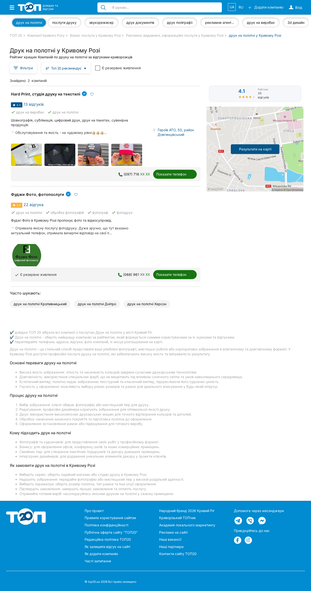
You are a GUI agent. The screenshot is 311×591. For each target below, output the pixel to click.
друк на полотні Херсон (146, 304)
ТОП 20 (16, 35)
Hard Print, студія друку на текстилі (45, 94)
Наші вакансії (170, 539)
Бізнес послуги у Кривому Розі (95, 35)
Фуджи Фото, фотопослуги (37, 194)
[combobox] (66, 67)
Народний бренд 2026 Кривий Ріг (187, 511)
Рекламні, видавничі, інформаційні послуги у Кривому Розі (175, 35)
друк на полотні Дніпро (97, 304)
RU (241, 7)
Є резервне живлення (121, 68)
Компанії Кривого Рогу (46, 35)
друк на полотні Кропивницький (40, 304)
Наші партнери (171, 547)
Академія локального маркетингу (187, 525)
